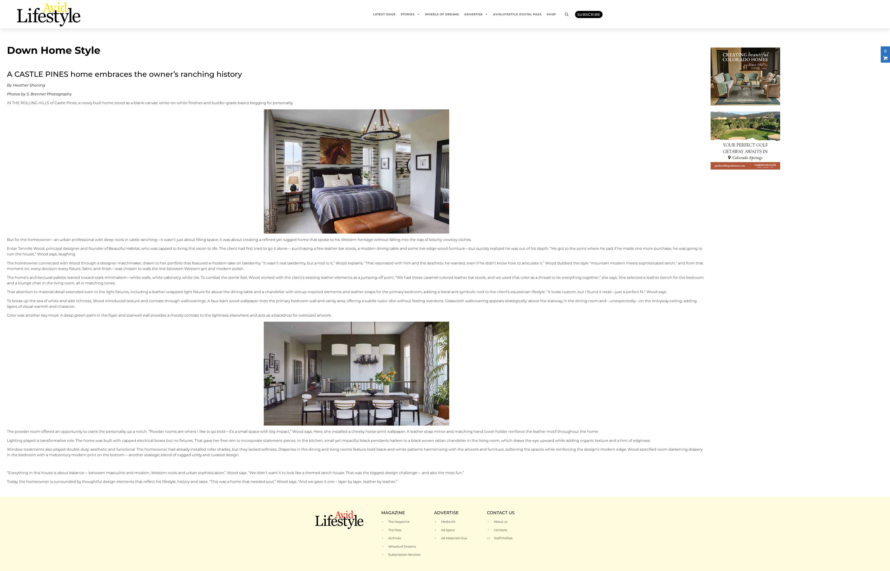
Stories (408, 14)
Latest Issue (384, 14)
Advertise (473, 14)
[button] (566, 14)
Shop (551, 14)
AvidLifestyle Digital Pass (517, 14)
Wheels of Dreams (442, 14)
